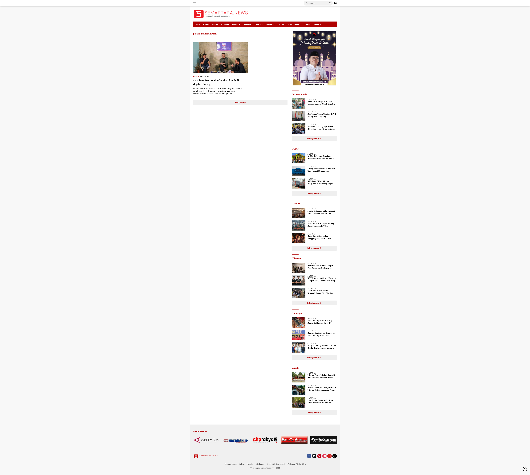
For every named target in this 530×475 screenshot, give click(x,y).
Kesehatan (270, 24)
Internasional (293, 24)
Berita (196, 76)
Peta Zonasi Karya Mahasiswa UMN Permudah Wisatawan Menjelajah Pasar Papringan (320, 401)
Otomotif (236, 24)
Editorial (306, 24)
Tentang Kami (231, 464)
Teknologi (247, 24)
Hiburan (281, 24)
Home (197, 24)
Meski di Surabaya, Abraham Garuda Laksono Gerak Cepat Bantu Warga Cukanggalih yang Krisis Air (321, 102)
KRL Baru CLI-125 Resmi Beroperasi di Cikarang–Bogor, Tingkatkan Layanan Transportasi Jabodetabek (322, 182)
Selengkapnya (240, 102)
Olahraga (259, 24)
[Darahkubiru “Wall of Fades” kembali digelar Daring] (220, 57)
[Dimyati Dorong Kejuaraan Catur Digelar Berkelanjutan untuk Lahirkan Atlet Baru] (298, 347)
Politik (215, 24)
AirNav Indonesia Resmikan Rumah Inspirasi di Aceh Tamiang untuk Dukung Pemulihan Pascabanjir (322, 157)
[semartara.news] (220, 13)
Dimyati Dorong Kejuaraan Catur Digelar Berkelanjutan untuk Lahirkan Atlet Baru (322, 347)
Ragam (316, 24)
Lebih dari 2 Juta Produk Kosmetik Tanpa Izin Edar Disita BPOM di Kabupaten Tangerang (321, 292)
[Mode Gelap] (335, 3)
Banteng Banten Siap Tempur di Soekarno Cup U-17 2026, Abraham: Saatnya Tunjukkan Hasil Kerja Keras (321, 334)
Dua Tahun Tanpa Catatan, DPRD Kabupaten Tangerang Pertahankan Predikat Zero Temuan (322, 115)
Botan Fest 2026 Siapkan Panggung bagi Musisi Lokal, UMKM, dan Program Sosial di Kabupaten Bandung (321, 237)
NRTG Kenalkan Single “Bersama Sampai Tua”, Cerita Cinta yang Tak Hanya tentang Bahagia (322, 279)
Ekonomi (225, 24)
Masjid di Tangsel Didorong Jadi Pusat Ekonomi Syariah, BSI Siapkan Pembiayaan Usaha (321, 212)
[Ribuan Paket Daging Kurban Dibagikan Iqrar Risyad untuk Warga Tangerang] (298, 128)
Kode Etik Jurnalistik (276, 464)
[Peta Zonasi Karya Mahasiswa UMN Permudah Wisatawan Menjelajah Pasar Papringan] (298, 402)
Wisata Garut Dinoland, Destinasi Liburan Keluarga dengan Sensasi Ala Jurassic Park (322, 389)
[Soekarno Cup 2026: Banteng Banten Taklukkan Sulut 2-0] (298, 322)
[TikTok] (334, 456)
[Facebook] (309, 456)
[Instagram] (324, 456)
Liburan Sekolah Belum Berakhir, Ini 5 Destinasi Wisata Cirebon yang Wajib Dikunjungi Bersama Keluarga (322, 376)
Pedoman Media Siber (296, 464)
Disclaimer (260, 464)
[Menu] (195, 3)
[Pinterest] (319, 456)
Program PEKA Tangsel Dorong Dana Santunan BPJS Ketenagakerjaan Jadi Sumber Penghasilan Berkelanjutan (321, 224)
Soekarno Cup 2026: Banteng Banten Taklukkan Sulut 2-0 (320, 321)
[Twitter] (314, 456)
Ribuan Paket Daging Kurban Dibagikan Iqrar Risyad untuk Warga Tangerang (320, 128)
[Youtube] (329, 456)
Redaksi (250, 464)
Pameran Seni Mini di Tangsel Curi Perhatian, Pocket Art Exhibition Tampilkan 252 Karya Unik (321, 267)
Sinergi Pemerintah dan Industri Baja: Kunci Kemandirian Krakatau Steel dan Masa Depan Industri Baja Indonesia (321, 170)
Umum (206, 24)
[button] (330, 3)
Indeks (241, 464)
